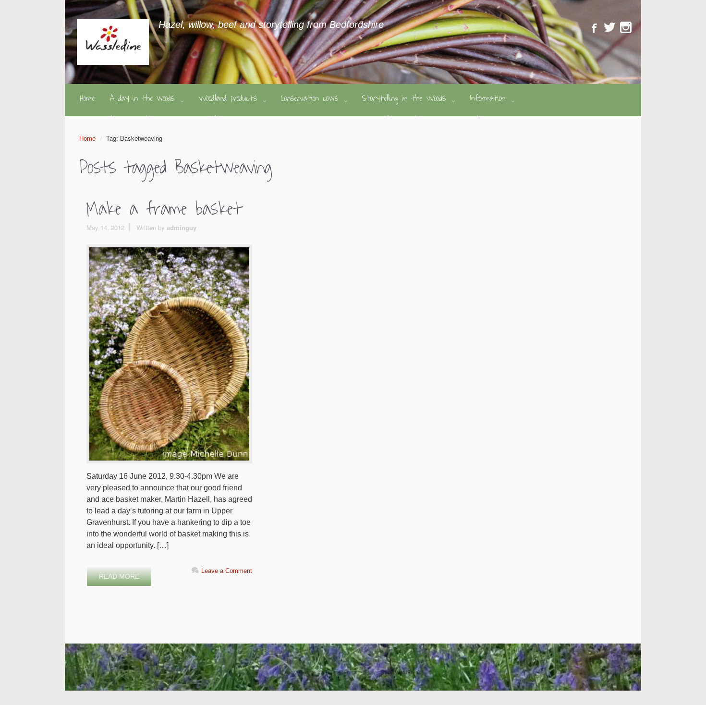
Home (87, 138)
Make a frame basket (164, 209)
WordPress (408, 672)
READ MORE (119, 576)
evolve (292, 672)
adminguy (181, 227)
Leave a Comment (226, 570)
